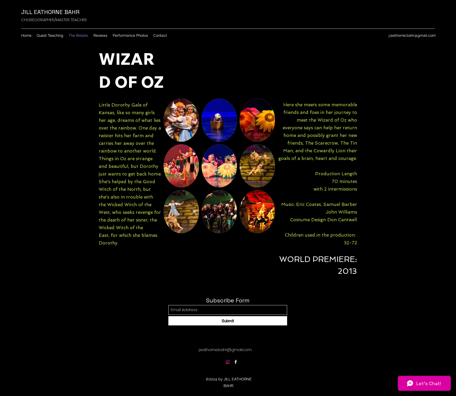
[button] (181, 120)
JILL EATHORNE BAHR (50, 12)
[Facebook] (235, 362)
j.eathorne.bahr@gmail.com (412, 35)
